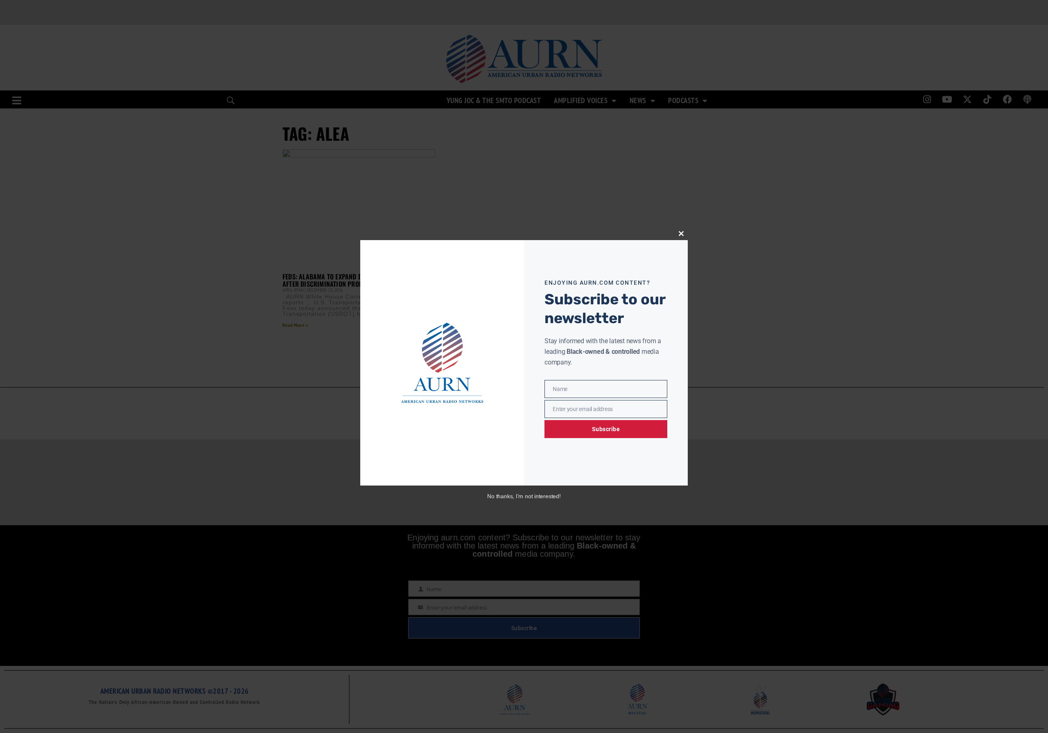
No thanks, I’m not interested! (523, 496)
